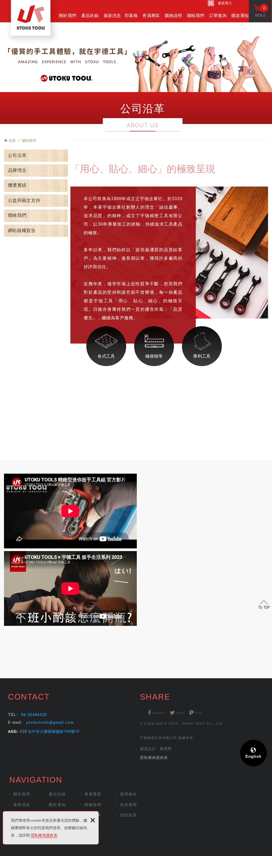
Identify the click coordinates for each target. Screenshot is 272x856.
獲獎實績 (17, 185)
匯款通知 (240, 15)
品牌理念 (17, 170)
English (253, 756)
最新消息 (112, 15)
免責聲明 (128, 805)
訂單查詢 (218, 15)
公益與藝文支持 (24, 200)
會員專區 (151, 15)
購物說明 (173, 15)
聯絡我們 (195, 15)
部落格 (131, 15)
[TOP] (264, 602)
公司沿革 (17, 155)
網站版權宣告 (22, 230)
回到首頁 (128, 815)
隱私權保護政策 (44, 835)
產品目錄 (90, 15)
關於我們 (67, 15)
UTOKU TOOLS (30, 18)
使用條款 (128, 794)
